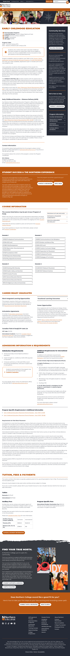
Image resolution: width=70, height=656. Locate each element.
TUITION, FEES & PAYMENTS (53, 129)
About (21, 1)
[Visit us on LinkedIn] (14, 623)
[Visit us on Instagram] (5, 623)
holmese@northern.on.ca (13, 162)
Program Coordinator (10, 229)
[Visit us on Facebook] (3, 623)
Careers (57, 629)
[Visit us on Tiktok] (8, 623)
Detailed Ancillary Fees (14, 515)
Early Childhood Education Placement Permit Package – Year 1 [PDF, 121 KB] (24, 412)
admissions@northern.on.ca (27, 149)
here (53, 86)
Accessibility (41, 652)
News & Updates (59, 623)
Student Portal (46, 617)
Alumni (44, 632)
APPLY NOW (58, 183)
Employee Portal (15, 1)
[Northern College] (5, 5)
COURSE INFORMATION (56, 117)
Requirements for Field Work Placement (15, 306)
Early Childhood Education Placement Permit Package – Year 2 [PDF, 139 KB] (24, 415)
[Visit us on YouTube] (11, 623)
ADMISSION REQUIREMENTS (54, 124)
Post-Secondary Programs (22, 9)
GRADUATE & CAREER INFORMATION (55, 120)
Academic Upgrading (12, 372)
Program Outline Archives (56, 213)
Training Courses (33, 628)
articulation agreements (16, 314)
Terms (35, 652)
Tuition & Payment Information (13, 532)
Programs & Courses (10, 9)
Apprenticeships (33, 630)
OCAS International (36, 60)
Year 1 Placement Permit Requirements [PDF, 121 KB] (18, 120)
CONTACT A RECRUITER (45, 183)
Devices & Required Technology (53, 221)
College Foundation (60, 625)
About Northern (59, 617)
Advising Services (46, 626)
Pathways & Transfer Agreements (54, 217)
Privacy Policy (29, 652)
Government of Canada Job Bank (48, 323)
